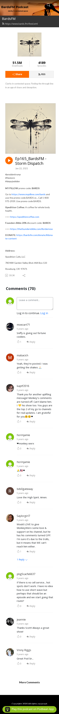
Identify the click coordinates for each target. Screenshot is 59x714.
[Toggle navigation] (55, 4)
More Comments (29, 682)
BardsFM (9, 18)
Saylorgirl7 (23, 516)
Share (18, 74)
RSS (43, 74)
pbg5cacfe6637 (26, 574)
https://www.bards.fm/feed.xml (21, 23)
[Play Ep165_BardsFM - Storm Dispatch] (9, 160)
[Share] (24, 275)
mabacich (22, 355)
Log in (44, 313)
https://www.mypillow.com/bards (29, 194)
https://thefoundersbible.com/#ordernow (31, 229)
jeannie (21, 619)
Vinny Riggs (24, 650)
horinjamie (23, 435)
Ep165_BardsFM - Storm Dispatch (30, 161)
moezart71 (23, 324)
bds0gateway (25, 489)
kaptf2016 (23, 386)
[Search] (48, 4)
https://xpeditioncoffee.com (24, 216)
